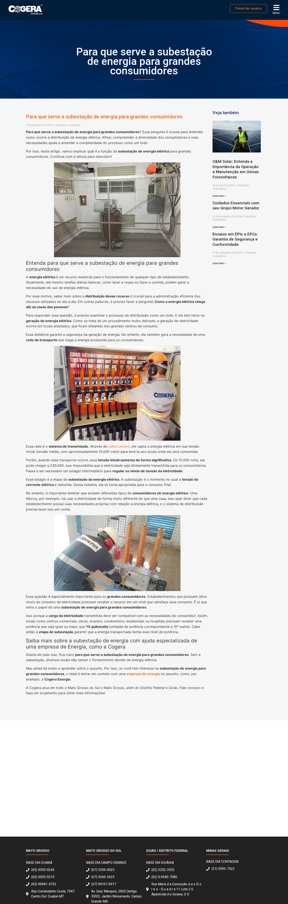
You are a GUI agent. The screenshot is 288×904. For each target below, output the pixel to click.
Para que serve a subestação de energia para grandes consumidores (104, 117)
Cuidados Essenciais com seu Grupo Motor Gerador (236, 205)
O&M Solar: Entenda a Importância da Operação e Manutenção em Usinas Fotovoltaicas (236, 169)
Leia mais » (219, 195)
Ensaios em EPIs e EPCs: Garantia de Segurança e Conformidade (235, 239)
